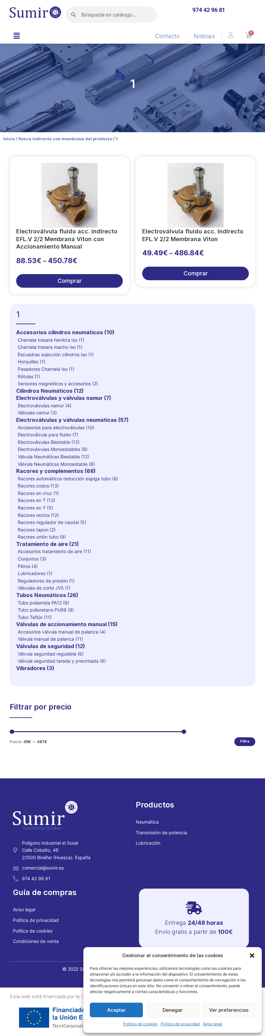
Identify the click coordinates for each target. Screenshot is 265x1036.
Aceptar (116, 1010)
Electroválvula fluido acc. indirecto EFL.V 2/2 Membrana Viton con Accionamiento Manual (66, 239)
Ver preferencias (229, 1010)
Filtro (244, 741)
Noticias (204, 36)
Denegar (173, 1010)
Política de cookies (140, 1023)
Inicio (9, 138)
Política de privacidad (180, 1023)
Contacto (167, 36)
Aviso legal (212, 1023)
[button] (252, 955)
